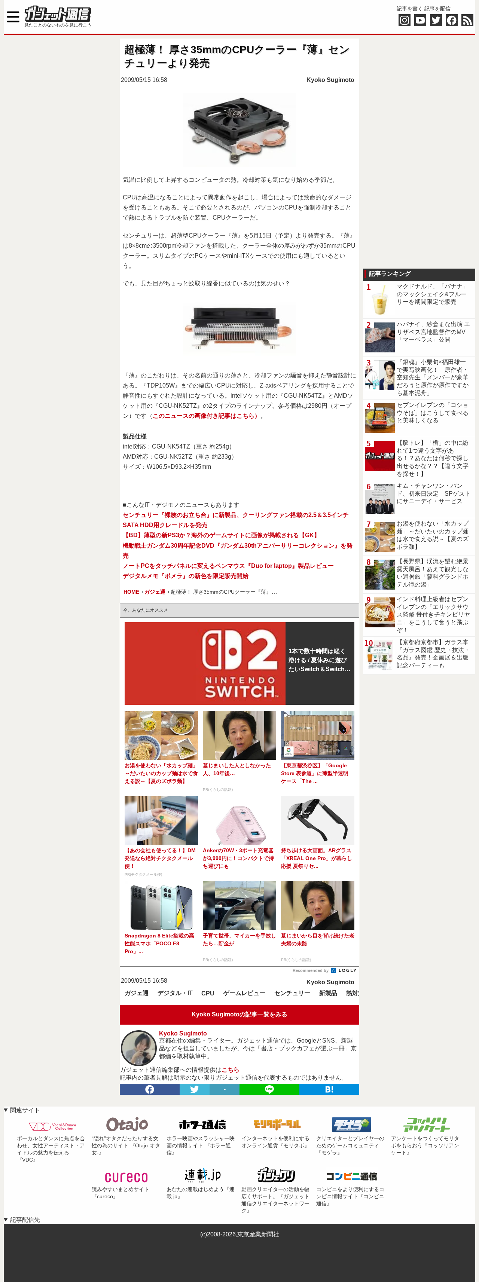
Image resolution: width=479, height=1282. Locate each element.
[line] (269, 1089)
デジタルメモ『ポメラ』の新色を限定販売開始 (185, 576)
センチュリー (292, 993)
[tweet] (195, 1089)
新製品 (328, 993)
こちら (231, 1070)
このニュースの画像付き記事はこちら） (206, 416)
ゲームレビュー (244, 993)
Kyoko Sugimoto (330, 80)
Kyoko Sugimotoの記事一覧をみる (239, 1014)
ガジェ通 (137, 993)
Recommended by (311, 970)
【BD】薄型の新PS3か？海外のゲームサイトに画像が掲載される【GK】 (221, 535)
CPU (207, 993)
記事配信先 (25, 1220)
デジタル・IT (175, 993)
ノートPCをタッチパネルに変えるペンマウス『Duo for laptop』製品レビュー (228, 566)
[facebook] (150, 1089)
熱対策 (355, 993)
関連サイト (25, 1110)
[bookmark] (329, 1089)
